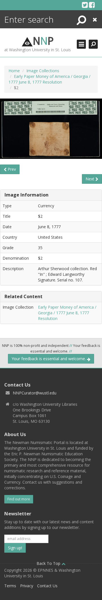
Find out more (18, 499)
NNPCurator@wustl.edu (34, 393)
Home (14, 70)
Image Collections (42, 70)
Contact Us (47, 585)
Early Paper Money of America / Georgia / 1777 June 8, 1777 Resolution (49, 79)
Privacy (26, 585)
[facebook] (92, 4)
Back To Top (49, 563)
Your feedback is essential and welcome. (49, 358)
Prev (11, 169)
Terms (10, 585)
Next (90, 179)
